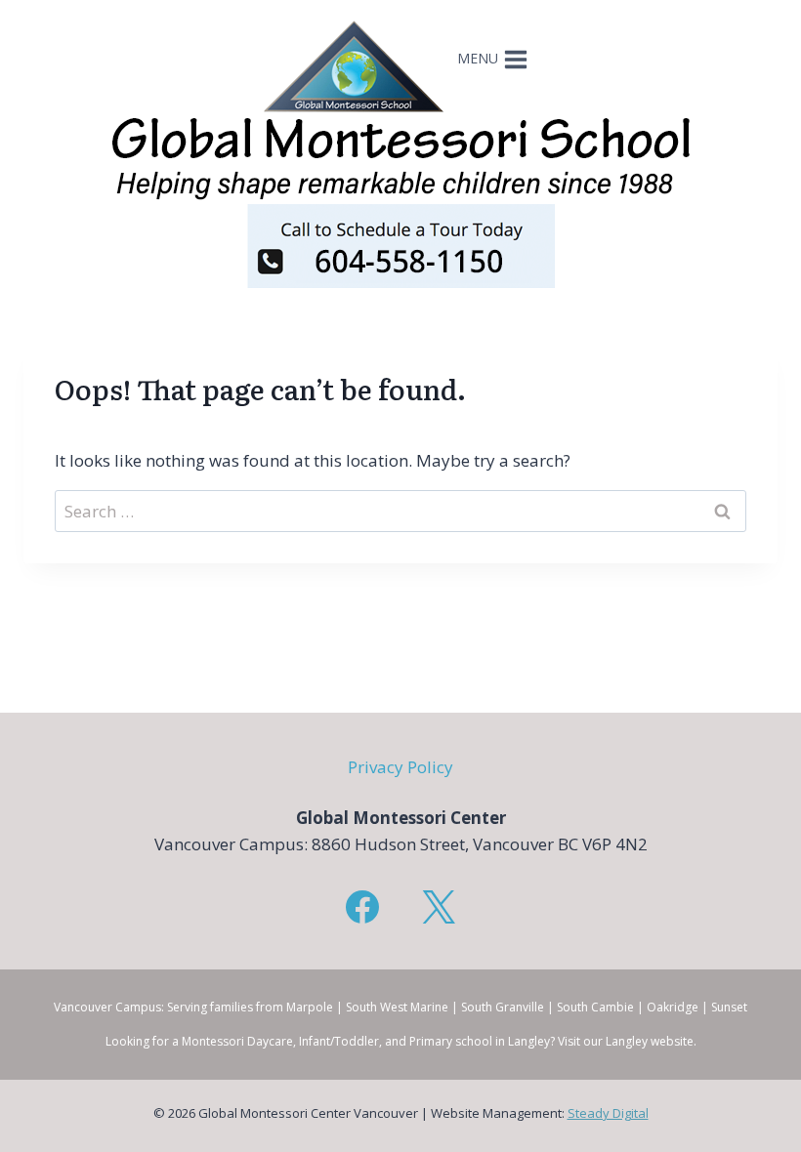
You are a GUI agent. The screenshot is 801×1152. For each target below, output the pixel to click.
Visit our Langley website (626, 1041)
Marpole (309, 1007)
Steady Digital (608, 1113)
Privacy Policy (400, 767)
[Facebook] (362, 907)
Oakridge (672, 1007)
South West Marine (397, 1007)
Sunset (729, 1007)
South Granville (502, 1007)
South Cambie (595, 1007)
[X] (438, 907)
